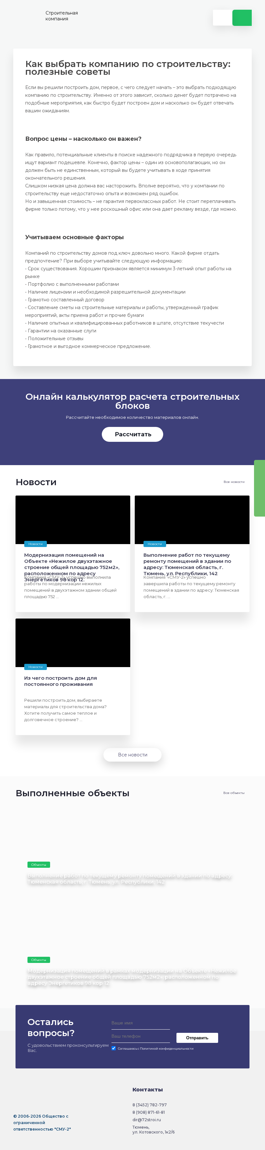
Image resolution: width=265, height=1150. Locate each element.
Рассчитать (133, 434)
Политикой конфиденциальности (167, 1048)
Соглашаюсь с (156, 1048)
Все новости (234, 482)
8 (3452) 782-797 (149, 1104)
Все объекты (234, 793)
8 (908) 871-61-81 (148, 1112)
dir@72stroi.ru (146, 1119)
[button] (19, 423)
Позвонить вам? (242, 18)
